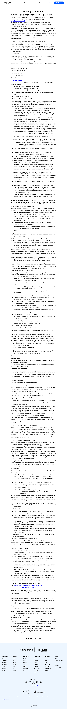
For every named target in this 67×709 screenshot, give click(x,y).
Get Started (59, 2)
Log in (51, 2)
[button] (27, 3)
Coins (20, 2)
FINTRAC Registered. (6, 699)
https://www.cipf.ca (61, 697)
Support (41, 2)
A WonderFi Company (33, 685)
